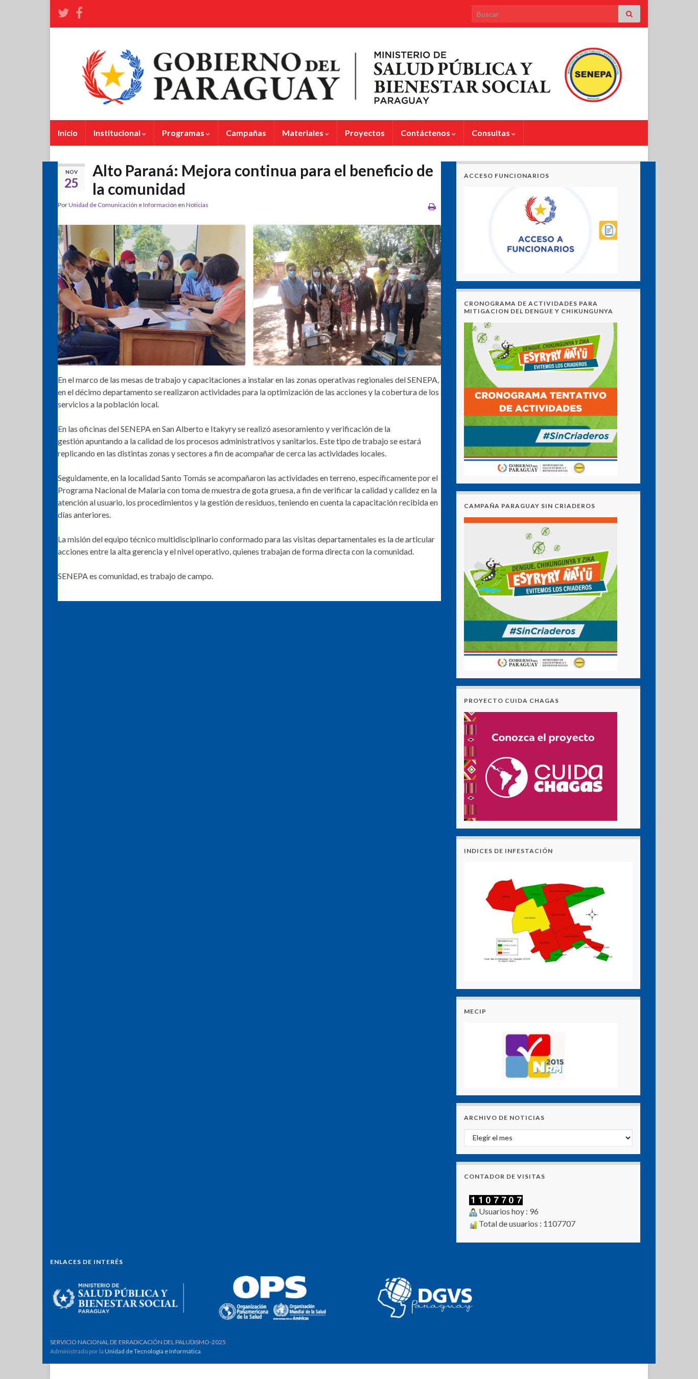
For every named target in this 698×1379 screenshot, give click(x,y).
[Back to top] (675, 1356)
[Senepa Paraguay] (79, 11)
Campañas (246, 132)
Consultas (491, 132)
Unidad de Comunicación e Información (122, 205)
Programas (184, 132)
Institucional (118, 132)
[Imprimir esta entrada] (432, 206)
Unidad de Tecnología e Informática (153, 1351)
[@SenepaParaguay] (63, 11)
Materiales (303, 132)
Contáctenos (426, 132)
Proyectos (365, 132)
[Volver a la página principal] (349, 74)
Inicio (68, 132)
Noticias (197, 205)
